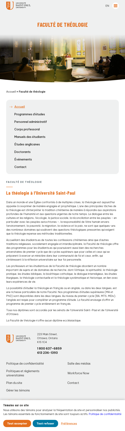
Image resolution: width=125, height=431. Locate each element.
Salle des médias (78, 363)
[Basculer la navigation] (115, 5)
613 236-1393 (47, 353)
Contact (20, 167)
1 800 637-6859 (49, 348)
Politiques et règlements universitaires (22, 373)
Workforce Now (78, 373)
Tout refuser (45, 423)
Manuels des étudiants (29, 137)
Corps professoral (27, 129)
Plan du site (14, 383)
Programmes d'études (29, 114)
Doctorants (22, 152)
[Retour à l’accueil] (18, 6)
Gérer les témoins (18, 390)
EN (107, 5)
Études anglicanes (27, 144)
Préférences (69, 423)
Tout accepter (17, 423)
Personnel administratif (30, 122)
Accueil (11, 91)
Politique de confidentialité (25, 363)
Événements (23, 159)
